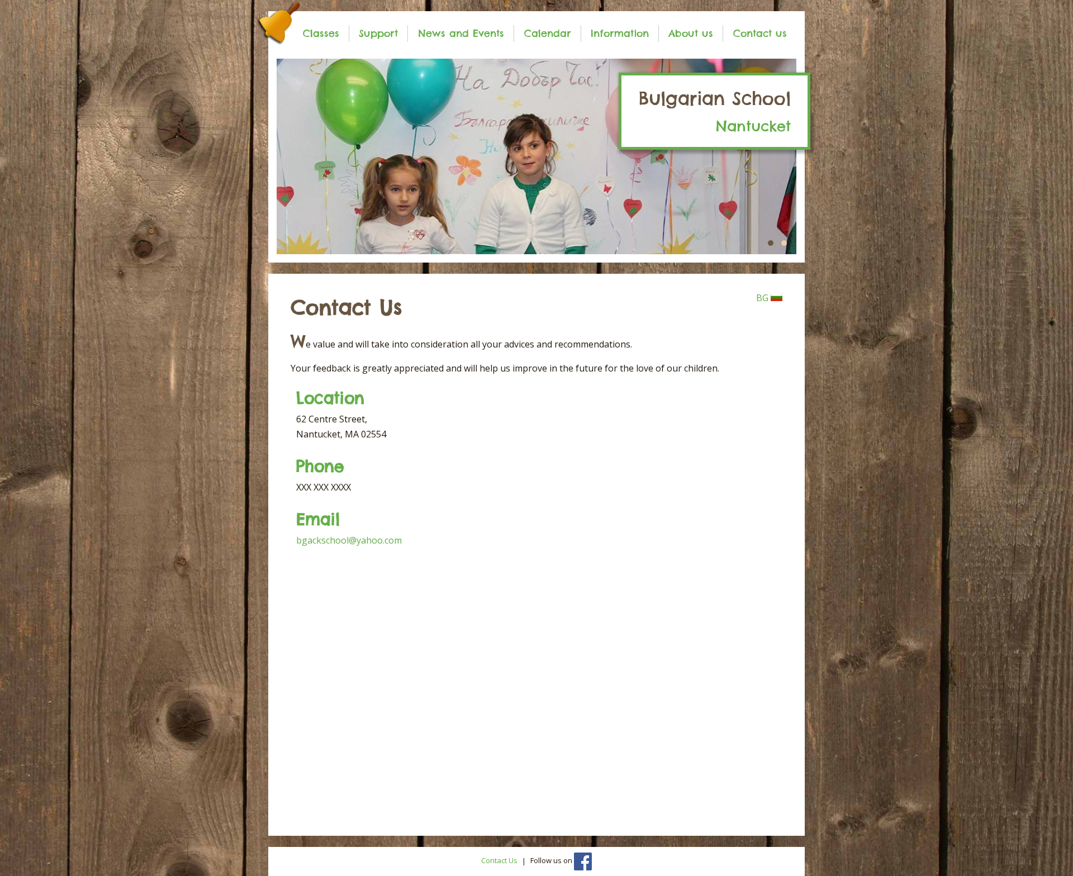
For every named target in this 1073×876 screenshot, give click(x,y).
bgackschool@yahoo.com (349, 540)
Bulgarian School (714, 111)
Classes (321, 33)
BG (763, 298)
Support (378, 33)
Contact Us (499, 861)
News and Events (461, 33)
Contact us (760, 33)
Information (620, 33)
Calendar (547, 33)
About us (690, 33)
